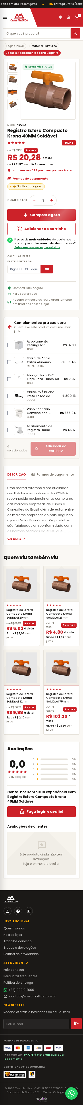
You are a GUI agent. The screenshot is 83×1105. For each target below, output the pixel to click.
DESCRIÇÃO (16, 474)
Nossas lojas (13, 935)
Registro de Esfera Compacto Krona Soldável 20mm (19, 613)
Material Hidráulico (44, 46)
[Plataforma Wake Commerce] (41, 1099)
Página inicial (15, 46)
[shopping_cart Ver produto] (22, 584)
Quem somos (14, 928)
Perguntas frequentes (20, 976)
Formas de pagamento (27, 178)
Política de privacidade (21, 954)
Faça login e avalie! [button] (41, 812)
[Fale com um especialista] (71, 1093)
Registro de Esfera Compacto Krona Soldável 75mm (59, 697)
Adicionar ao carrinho (41, 229)
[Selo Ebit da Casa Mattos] (32, 1074)
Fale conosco (14, 970)
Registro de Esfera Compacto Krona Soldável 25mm (59, 613)
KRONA (21, 125)
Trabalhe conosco (18, 941)
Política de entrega (18, 982)
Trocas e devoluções (20, 947)
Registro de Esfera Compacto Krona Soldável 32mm (19, 697)
